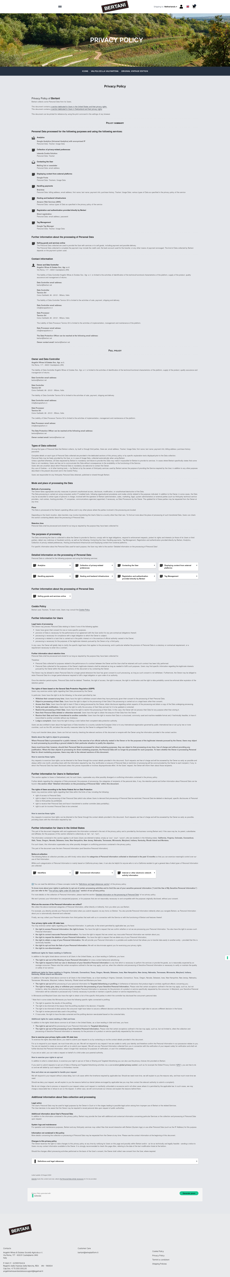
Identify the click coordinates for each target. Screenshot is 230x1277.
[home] (115, 6)
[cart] (194, 7)
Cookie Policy (84, 609)
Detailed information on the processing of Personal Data (117, 894)
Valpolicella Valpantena (105, 71)
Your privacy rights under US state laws (64, 890)
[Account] (181, 7)
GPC (178, 1065)
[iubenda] (115, 1195)
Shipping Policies (159, 1264)
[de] (187, 3)
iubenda (34, 1179)
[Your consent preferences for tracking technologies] (227, 957)
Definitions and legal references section (94, 884)
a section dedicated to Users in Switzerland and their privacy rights (76, 109)
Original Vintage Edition (134, 71)
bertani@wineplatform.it (88, 1252)
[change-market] (165, 6)
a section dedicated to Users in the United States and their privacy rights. (79, 106)
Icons (85, 71)
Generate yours (189, 1193)
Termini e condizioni (160, 1259)
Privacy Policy (158, 1255)
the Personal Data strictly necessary (72, 1179)
